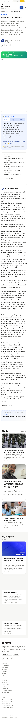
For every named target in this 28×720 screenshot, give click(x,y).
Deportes (4, 675)
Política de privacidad (7, 701)
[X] (11, 658)
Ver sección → (5, 539)
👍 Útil (5, 143)
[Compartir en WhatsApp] (6, 45)
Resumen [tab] (6, 119)
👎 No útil (10, 143)
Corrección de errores (7, 707)
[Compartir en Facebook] (2, 45)
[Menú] (25, 7)
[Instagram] (7, 658)
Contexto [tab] (22, 119)
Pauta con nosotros (7, 690)
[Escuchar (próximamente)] (12, 45)
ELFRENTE (7, 40)
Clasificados (5, 688)
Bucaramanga (5, 665)
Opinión (7, 11)
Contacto (16, 654)
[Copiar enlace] (9, 45)
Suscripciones (5, 692)
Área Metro (5, 667)
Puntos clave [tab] (13, 120)
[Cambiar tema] (2, 4)
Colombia (4, 671)
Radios (4, 686)
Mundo (4, 673)
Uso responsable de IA (7, 705)
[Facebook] (3, 658)
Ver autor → (23, 431)
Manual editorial (6, 703)
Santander (4, 669)
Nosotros (4, 682)
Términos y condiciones (8, 699)
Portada (3, 11)
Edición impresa (7, 654)
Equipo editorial (6, 684)
